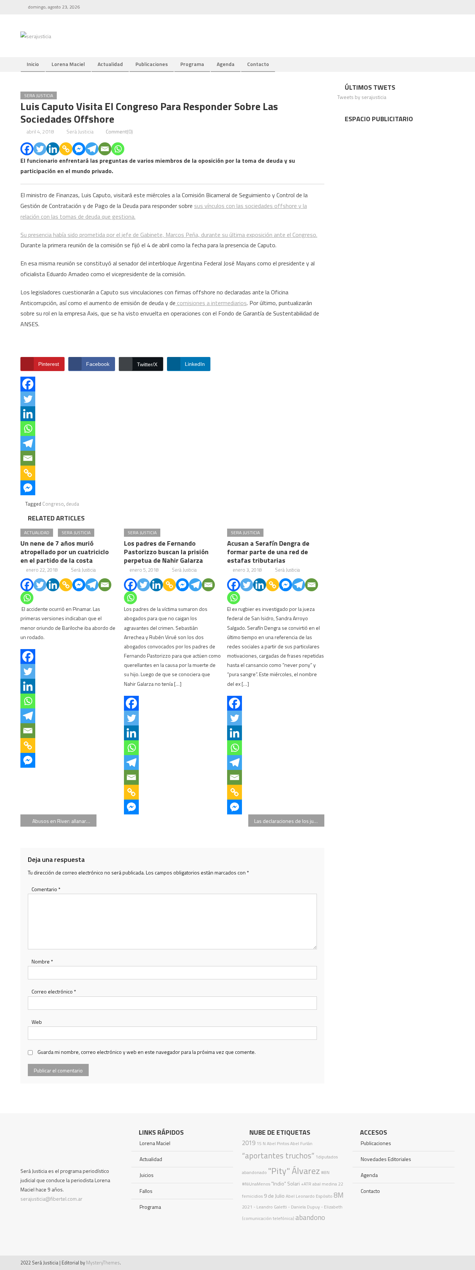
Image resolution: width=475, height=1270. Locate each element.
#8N (325, 1172)
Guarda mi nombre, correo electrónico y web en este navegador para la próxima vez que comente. (146, 1052)
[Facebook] (26, 148)
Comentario (46, 889)
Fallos (146, 1191)
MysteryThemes (103, 1262)
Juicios (147, 1175)
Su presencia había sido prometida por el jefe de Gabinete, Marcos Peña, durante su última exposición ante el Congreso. (168, 234)
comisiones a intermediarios (211, 302)
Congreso (53, 503)
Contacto (258, 64)
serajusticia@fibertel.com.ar (51, 1199)
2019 (248, 1143)
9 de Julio (274, 1196)
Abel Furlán (301, 1143)
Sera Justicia (38, 95)
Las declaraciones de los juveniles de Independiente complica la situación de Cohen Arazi (289, 821)
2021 (247, 1206)
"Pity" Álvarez (294, 1170)
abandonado (254, 1172)
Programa (192, 64)
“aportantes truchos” (278, 1155)
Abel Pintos (278, 1143)
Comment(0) (119, 131)
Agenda (226, 64)
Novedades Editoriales (386, 1159)
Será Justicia (80, 131)
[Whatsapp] (117, 148)
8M (339, 1195)
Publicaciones (151, 64)
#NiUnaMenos (256, 1183)
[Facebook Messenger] (78, 148)
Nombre (42, 961)
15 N (261, 1143)
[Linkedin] (52, 148)
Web (37, 1022)
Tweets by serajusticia (361, 97)
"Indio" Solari (285, 1184)
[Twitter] (39, 148)
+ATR (306, 1183)
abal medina (324, 1183)
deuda (72, 503)
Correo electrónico (54, 991)
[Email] (104, 148)
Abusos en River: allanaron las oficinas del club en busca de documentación (64, 821)
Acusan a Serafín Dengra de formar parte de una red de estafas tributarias (268, 551)
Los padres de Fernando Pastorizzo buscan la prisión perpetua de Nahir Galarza (166, 551)
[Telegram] (91, 148)
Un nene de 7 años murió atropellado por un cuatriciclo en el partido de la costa (64, 551)
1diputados (326, 1156)
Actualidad (110, 64)
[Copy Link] (65, 148)
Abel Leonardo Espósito (309, 1196)
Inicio (33, 64)
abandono (310, 1217)
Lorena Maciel (68, 64)
